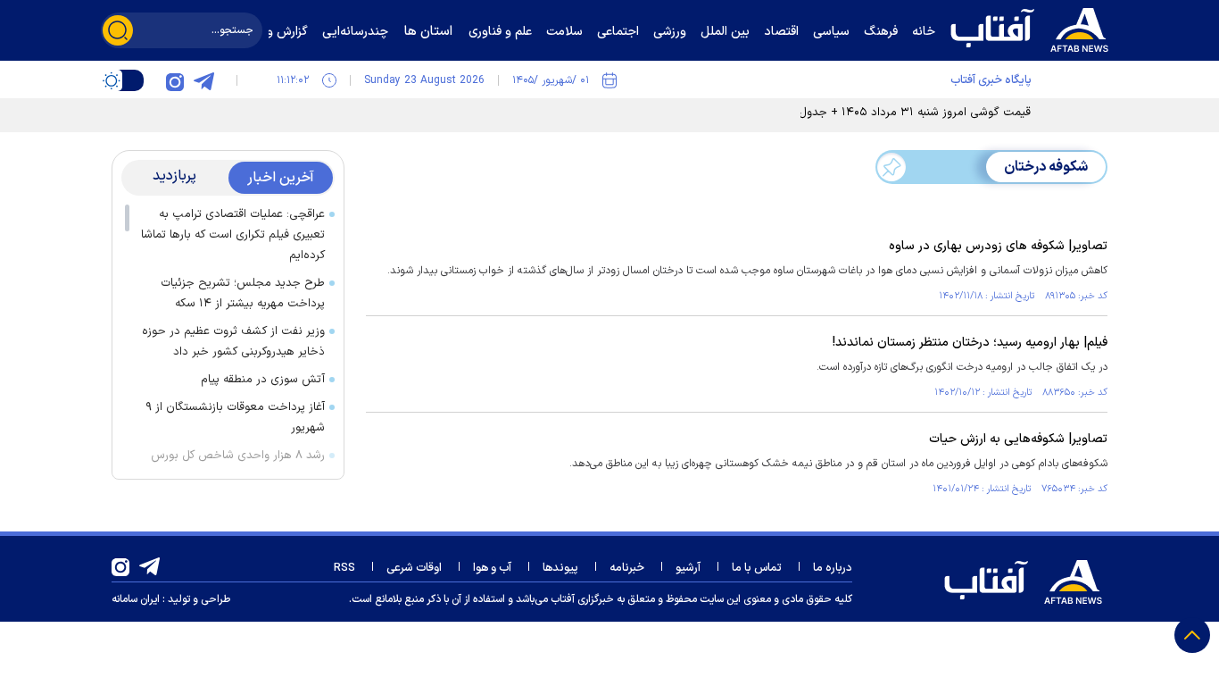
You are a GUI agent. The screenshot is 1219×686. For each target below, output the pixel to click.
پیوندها (560, 568)
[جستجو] (118, 30)
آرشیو (688, 568)
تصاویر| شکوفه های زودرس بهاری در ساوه (998, 246)
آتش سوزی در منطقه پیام (263, 380)
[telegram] (203, 80)
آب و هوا (492, 568)
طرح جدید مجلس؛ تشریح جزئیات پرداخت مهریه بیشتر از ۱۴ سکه (243, 293)
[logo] (1033, 28)
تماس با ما (757, 568)
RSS (344, 568)
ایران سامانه (136, 599)
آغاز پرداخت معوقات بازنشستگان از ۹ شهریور (235, 417)
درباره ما (832, 568)
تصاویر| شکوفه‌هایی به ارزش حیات (1018, 439)
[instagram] (175, 80)
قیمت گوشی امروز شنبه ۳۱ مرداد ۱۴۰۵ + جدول (915, 112)
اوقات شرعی (414, 568)
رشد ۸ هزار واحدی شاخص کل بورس (238, 455)
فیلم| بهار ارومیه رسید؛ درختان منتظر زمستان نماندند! (970, 342)
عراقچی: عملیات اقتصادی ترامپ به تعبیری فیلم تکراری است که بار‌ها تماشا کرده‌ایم (233, 234)
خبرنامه (627, 568)
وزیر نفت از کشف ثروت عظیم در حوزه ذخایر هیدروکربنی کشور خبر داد (233, 341)
